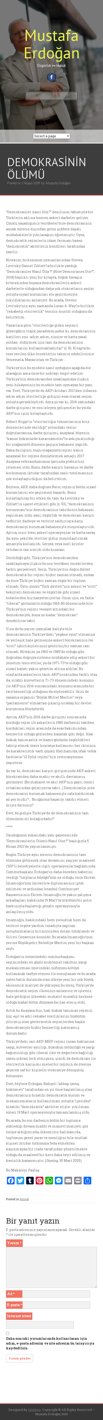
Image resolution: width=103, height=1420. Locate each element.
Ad (10, 1294)
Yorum (14, 1243)
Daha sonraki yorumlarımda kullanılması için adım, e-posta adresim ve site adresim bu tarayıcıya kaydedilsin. (50, 1343)
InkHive (34, 1410)
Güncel (24, 1199)
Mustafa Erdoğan (51, 44)
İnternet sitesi (19, 1316)
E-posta (14, 1305)
